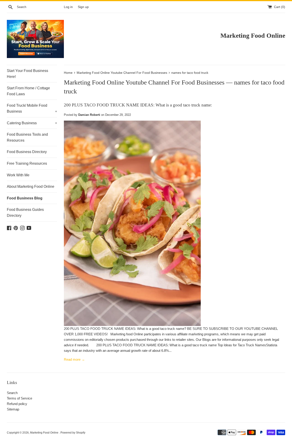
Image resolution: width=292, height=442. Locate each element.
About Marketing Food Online (30, 186)
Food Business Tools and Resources (27, 137)
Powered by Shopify (72, 432)
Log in (68, 7)
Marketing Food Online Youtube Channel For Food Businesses (144, 82)
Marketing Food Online (44, 432)
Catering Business (32, 123)
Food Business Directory (27, 152)
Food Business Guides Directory (25, 212)
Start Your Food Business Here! (27, 74)
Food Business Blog (24, 198)
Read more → (74, 359)
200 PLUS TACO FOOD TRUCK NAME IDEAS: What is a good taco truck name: (138, 105)
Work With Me (18, 175)
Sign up (83, 7)
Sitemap (13, 409)
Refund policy (17, 404)
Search (12, 393)
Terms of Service (19, 398)
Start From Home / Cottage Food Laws (28, 91)
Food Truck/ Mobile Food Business (32, 108)
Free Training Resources (27, 163)
